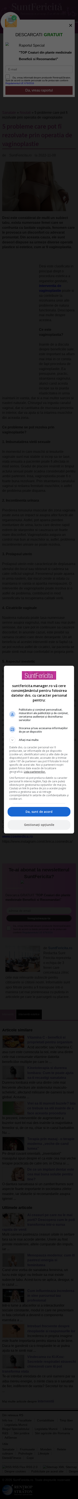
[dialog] (39, 750)
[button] (39, 740)
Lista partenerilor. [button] (35, 772)
